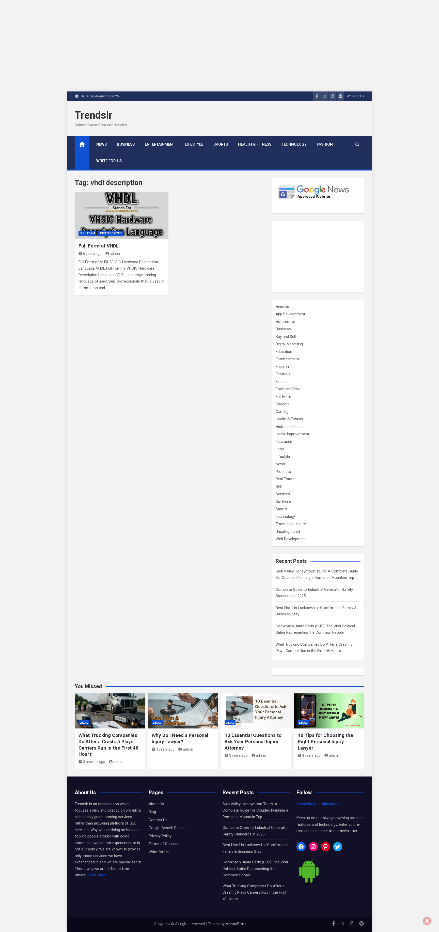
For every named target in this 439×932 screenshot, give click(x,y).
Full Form (87, 233)
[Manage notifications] (427, 921)
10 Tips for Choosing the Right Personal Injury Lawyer (325, 741)
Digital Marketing (289, 344)
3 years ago (165, 749)
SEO (279, 486)
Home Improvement (292, 434)
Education (284, 351)
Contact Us (158, 820)
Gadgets (283, 404)
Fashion (325, 144)
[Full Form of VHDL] (121, 215)
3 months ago (94, 762)
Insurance (284, 441)
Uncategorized (110, 233)
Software (283, 501)
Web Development (291, 539)
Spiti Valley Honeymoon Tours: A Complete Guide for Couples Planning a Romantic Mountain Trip (255, 810)
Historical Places (290, 426)
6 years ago (92, 254)
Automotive (285, 321)
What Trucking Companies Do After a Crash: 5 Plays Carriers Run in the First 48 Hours (108, 744)
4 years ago (311, 755)
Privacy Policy (160, 836)
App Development (290, 314)
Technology (294, 144)
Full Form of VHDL (99, 246)
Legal (280, 449)
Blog (152, 812)
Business (126, 144)
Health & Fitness (254, 144)
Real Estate (285, 479)
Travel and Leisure (291, 524)
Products (283, 471)
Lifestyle (194, 144)
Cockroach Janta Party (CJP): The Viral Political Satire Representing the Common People (255, 868)
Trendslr (94, 115)
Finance (282, 381)
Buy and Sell (286, 336)
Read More (96, 875)
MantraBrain (236, 924)
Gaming (282, 411)
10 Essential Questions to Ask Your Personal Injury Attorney (253, 741)
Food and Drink (288, 389)
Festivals (283, 374)
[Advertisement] (318, 256)
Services (283, 494)
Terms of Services (164, 844)
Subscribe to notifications (317, 804)
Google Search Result (167, 828)
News (101, 144)
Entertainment (160, 144)
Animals (282, 306)
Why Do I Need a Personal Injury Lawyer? (180, 738)
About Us (156, 804)
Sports (220, 144)
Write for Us (355, 96)
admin (115, 254)
